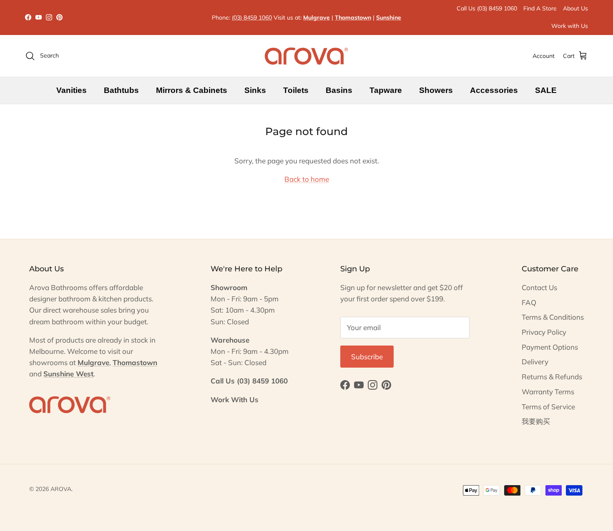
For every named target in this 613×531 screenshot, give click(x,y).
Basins (339, 90)
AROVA (60, 489)
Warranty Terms (548, 391)
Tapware (385, 90)
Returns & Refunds (552, 376)
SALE (546, 90)
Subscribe (367, 356)
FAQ (529, 302)
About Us (575, 8)
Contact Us (539, 287)
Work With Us (235, 399)
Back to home (306, 179)
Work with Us (569, 26)
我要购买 (536, 421)
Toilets (296, 90)
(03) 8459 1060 (252, 17)
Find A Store (540, 8)
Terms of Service (548, 406)
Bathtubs (121, 90)
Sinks (255, 90)
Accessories (494, 90)
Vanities (71, 90)
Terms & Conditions (553, 317)
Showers (436, 90)
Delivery (535, 361)
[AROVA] (306, 55)
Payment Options (550, 347)
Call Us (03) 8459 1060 (487, 8)
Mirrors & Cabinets (191, 90)
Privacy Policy (544, 332)
